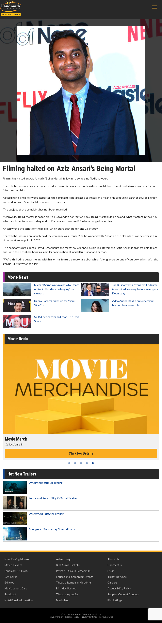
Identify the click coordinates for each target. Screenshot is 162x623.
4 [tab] (87, 463)
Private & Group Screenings (73, 570)
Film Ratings (114, 600)
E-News (9, 582)
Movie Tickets (13, 565)
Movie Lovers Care (16, 588)
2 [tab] (75, 463)
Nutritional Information (19, 600)
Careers (112, 582)
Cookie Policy (72, 616)
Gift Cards (11, 576)
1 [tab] (69, 463)
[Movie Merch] (81, 389)
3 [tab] (81, 463)
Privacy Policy (56, 616)
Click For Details (81, 453)
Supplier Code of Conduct (123, 594)
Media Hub (62, 600)
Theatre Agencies (67, 594)
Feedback (10, 594)
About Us (113, 559)
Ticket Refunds (117, 576)
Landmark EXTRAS (16, 570)
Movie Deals (18, 338)
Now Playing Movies (17, 559)
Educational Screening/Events (74, 576)
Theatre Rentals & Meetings (73, 582)
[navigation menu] (154, 7)
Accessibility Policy (119, 588)
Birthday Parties (66, 588)
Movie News (18, 277)
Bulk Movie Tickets (68, 565)
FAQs (110, 570)
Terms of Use (106, 616)
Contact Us (114, 565)
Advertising (63, 559)
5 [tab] (93, 463)
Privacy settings (89, 616)
